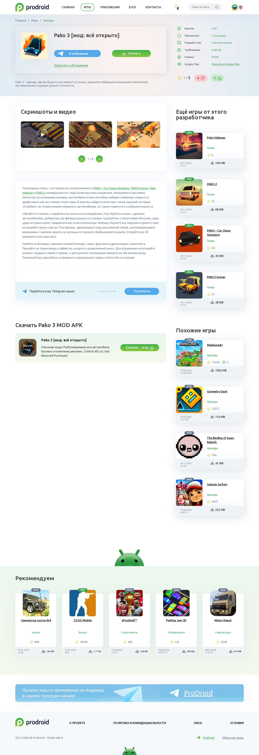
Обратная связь (233, 737)
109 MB (220, 163)
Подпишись (141, 291)
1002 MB (221, 370)
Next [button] (99, 158)
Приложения (110, 7)
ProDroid (198, 693)
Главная (68, 7)
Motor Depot (223, 620)
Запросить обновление (71, 65)
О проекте (77, 723)
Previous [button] (81, 158)
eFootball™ (129, 620)
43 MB (219, 256)
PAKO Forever (139, 188)
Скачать (133, 53)
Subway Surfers (217, 484)
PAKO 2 (41, 192)
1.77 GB (97, 651)
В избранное (78, 53)
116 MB (220, 416)
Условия (237, 723)
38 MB (219, 302)
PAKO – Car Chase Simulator (112, 188)
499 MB (191, 651)
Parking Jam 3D (176, 620)
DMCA (198, 723)
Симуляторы (223, 632)
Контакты (153, 7)
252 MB (220, 509)
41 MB (219, 463)
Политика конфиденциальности (139, 723)
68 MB (219, 209)
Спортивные (129, 632)
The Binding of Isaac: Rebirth (220, 440)
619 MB (237, 651)
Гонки (210, 147)
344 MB (144, 651)
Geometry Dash (217, 391)
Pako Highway (216, 137)
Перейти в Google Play (225, 64)
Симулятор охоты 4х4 (36, 620)
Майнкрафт (215, 345)
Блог (132, 7)
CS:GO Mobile (83, 620)
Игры (87, 7)
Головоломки (176, 632)
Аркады (48, 20)
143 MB (50, 651)
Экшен (36, 632)
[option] (42, 134)
